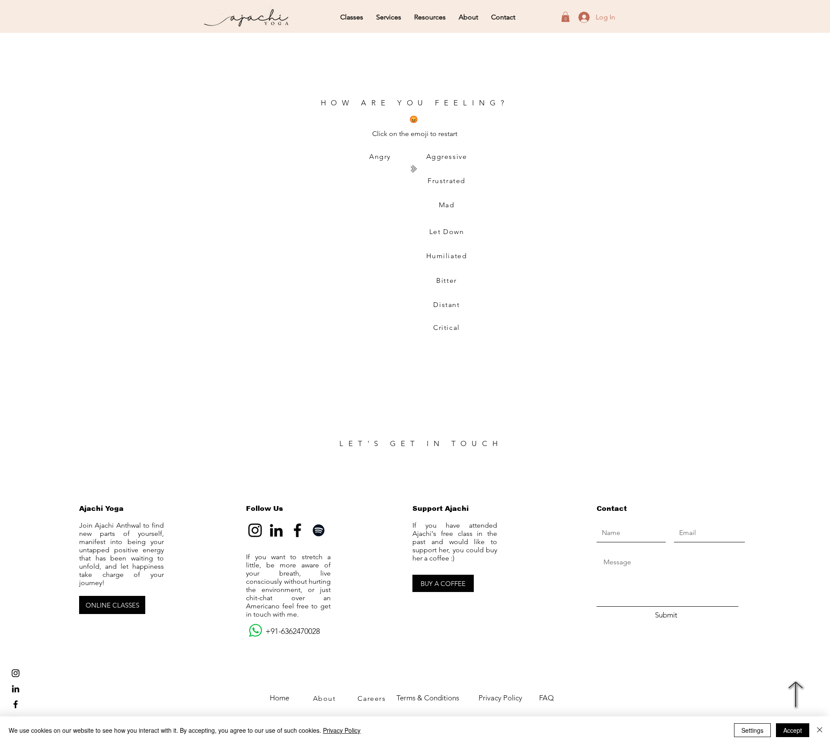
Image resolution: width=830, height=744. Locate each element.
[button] (352, 17)
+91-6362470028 (283, 631)
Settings (752, 730)
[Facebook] (297, 530)
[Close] (819, 730)
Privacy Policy (342, 730)
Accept (792, 730)
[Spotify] (319, 530)
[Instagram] (255, 530)
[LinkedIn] (15, 689)
